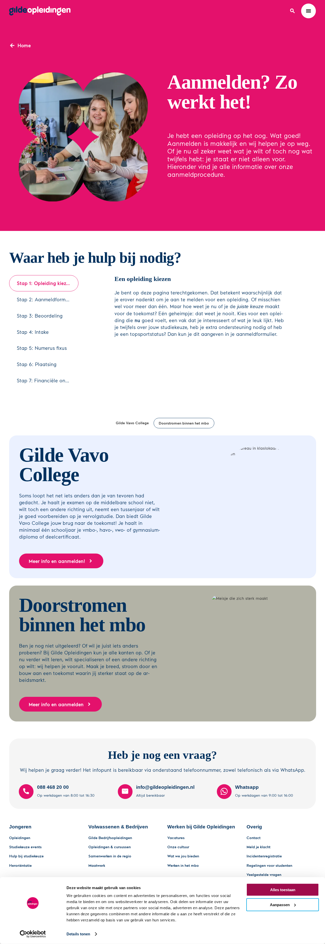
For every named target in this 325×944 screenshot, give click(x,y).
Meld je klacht (258, 846)
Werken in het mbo (183, 865)
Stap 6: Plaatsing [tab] (36, 364)
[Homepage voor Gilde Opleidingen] (40, 10)
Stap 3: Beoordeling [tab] (39, 316)
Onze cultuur (178, 846)
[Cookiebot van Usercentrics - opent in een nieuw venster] (33, 934)
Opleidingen (19, 837)
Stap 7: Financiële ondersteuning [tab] (47, 380)
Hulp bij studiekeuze (26, 856)
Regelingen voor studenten (269, 865)
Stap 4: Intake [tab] (33, 332)
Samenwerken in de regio (109, 856)
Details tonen (78, 934)
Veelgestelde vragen (264, 874)
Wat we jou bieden (183, 856)
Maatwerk (96, 865)
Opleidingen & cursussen (109, 846)
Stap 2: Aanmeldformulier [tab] (46, 299)
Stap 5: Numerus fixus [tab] (42, 348)
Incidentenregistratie (264, 856)
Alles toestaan (282, 890)
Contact (254, 837)
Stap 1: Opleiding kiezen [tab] (44, 283)
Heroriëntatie (20, 865)
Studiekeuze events (25, 846)
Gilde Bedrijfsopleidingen (110, 837)
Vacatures (176, 837)
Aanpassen (280, 904)
